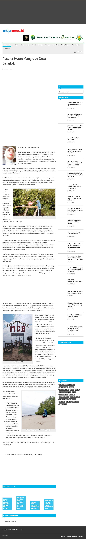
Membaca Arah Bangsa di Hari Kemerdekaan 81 (75, 232)
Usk (74, 392)
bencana (75, 401)
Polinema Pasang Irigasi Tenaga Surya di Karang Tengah (75, 304)
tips (68, 401)
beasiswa (63, 404)
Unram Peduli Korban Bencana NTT (74, 138)
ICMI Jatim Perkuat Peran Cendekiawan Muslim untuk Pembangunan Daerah (75, 246)
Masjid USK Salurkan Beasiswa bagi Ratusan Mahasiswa (74, 198)
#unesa (68, 392)
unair (72, 394)
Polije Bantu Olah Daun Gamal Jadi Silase (75, 315)
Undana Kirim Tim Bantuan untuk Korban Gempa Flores (74, 186)
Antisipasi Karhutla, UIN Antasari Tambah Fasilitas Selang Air (75, 174)
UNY (72, 389)
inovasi (62, 401)
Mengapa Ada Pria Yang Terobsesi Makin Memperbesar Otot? (49, 504)
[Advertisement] (43, 12)
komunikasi (63, 387)
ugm (71, 387)
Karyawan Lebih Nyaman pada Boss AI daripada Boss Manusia (6, 503)
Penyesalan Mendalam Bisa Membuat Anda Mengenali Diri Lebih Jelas (20, 503)
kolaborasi (63, 394)
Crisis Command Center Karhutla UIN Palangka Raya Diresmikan (75, 151)
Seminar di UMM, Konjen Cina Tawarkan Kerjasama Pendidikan (75, 269)
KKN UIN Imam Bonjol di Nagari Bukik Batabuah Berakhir (75, 127)
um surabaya (64, 397)
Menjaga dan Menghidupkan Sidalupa (75, 280)
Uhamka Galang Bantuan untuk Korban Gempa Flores (75, 104)
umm (61, 392)
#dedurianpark (65, 384)
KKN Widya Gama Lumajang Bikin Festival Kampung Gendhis (75, 163)
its (73, 384)
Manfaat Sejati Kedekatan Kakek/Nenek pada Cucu (35, 505)
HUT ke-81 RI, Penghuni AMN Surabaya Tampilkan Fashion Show (75, 210)
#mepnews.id (75, 397)
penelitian (63, 399)
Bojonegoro (64, 389)
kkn (77, 389)
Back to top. (7, 535)
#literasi (72, 399)
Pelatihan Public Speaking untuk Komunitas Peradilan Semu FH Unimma (75, 329)
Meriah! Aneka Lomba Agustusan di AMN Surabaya (74, 221)
